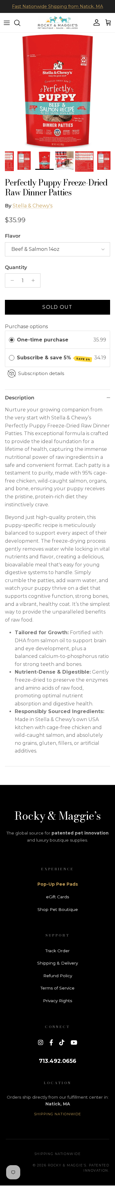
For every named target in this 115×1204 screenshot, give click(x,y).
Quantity (16, 267)
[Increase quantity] (34, 280)
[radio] (11, 340)
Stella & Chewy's (32, 206)
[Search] (20, 23)
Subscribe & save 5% (54, 358)
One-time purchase (42, 340)
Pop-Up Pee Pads (57, 884)
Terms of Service (57, 988)
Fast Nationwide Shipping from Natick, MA (57, 6)
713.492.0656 (57, 1061)
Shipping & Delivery (57, 963)
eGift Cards (57, 896)
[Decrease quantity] (10, 280)
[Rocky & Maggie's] (58, 22)
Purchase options (26, 326)
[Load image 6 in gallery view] (57, 90)
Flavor (13, 236)
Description (19, 398)
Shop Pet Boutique (57, 909)
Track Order (57, 950)
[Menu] (6, 23)
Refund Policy (57, 975)
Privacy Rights (57, 1000)
